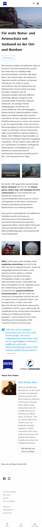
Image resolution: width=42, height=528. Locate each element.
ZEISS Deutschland (9, 492)
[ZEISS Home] (5, 3)
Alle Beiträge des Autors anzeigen (28, 450)
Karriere (6, 498)
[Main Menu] (38, 4)
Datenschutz (7, 513)
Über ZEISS (6, 495)
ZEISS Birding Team (27, 382)
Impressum (7, 507)
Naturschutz (8, 58)
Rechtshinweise (8, 510)
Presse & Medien (9, 501)
